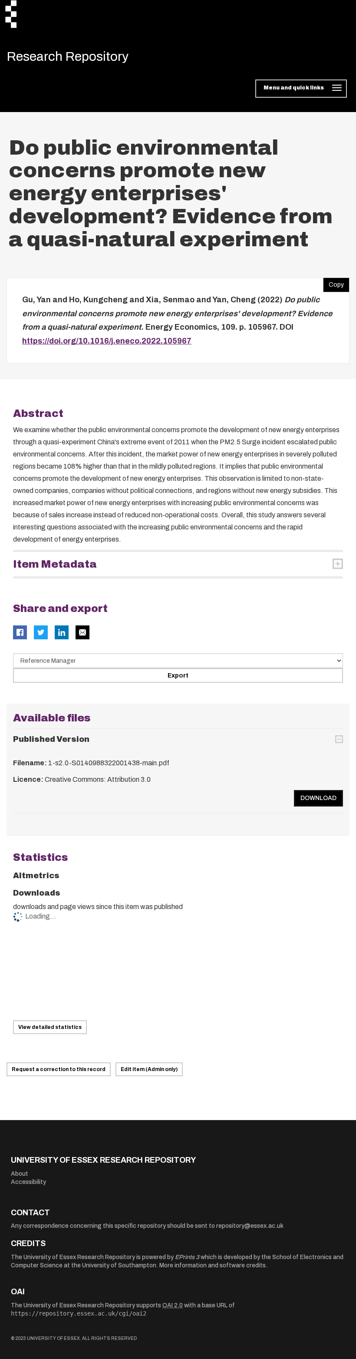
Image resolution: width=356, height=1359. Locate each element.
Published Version (51, 739)
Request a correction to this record (58, 1069)
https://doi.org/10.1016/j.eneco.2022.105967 (106, 341)
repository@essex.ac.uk (249, 1226)
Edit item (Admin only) (149, 1069)
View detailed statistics (50, 1027)
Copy (333, 283)
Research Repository (68, 56)
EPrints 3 (187, 1257)
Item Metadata (55, 564)
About (19, 1174)
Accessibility (28, 1182)
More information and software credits (212, 1265)
